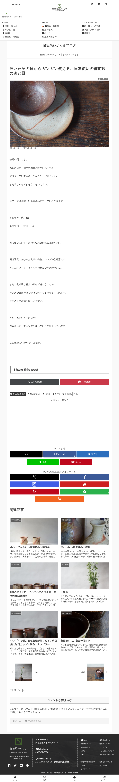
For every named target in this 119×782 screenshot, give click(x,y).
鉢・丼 (47, 33)
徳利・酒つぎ (11, 26)
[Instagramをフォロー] (34, 484)
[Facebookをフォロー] (84, 477)
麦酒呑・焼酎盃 (12, 36)
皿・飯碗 (48, 29)
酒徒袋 (87, 33)
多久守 (57, 394)
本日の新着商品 (19, 394)
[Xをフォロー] (34, 477)
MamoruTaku (35, 394)
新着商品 (68, 394)
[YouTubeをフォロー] (84, 484)
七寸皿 (47, 394)
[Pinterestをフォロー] (34, 491)
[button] (110, 524)
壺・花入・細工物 (92, 26)
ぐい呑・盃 (10, 29)
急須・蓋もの (50, 36)
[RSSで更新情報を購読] (59, 499)
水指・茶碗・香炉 (92, 29)
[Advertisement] (59, 422)
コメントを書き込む (59, 700)
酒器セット (10, 33)
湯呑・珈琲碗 (53, 26)
